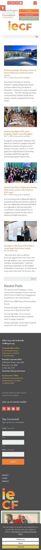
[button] (2, 8)
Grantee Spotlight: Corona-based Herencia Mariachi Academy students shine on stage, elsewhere (18, 316)
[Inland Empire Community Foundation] (20, 30)
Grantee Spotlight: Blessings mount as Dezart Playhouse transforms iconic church (20, 73)
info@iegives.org (8, 343)
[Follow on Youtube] (13, 409)
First (3, 437)
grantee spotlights (24, 78)
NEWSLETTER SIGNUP (29, 19)
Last (3, 446)
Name (8, 428)
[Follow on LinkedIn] (9, 409)
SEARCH (5, 475)
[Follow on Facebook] (4, 409)
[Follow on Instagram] (18, 409)
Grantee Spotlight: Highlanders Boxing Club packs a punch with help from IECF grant (20, 190)
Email (8, 450)
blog (15, 78)
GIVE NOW (29, 15)
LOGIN (28, 11)
